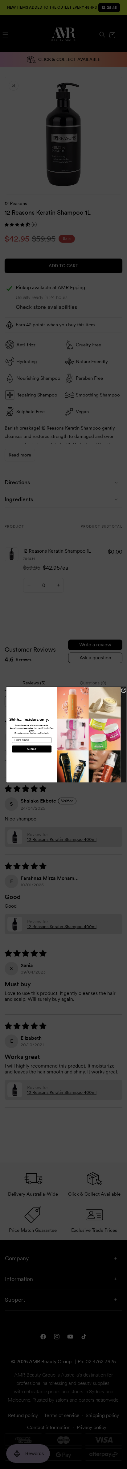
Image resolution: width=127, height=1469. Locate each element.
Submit (31, 749)
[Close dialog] (123, 690)
